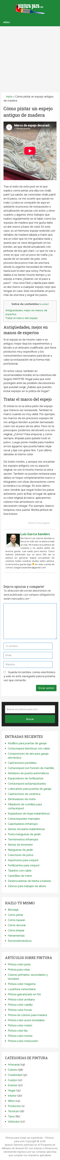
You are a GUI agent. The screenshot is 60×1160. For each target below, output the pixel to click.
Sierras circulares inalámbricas (26, 829)
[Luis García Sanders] (13, 547)
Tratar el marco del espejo (21, 318)
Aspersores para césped (23, 860)
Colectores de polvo (21, 855)
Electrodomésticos (20, 940)
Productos (14, 1106)
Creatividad (15, 1075)
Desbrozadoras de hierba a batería (29, 881)
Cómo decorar (17, 925)
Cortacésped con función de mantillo (31, 768)
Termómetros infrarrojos (23, 839)
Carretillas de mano (20, 875)
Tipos (11, 1116)
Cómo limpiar (16, 930)
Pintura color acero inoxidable (26, 1020)
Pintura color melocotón (23, 1041)
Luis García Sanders (35, 534)
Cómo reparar (16, 920)
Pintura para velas (19, 969)
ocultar (44, 304)
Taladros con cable (20, 870)
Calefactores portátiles (22, 762)
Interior (12, 1095)
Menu (6, 22)
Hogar (12, 1090)
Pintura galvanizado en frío (24, 994)
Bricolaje (13, 909)
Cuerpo (12, 1080)
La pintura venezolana (22, 989)
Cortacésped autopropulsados (27, 783)
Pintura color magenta (22, 984)
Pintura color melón (20, 1025)
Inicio (9, 96)
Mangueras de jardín (20, 849)
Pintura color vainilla (20, 1004)
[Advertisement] (30, 55)
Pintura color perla (19, 964)
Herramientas (16, 935)
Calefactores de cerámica (24, 794)
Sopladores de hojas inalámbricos (29, 813)
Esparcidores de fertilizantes (26, 778)
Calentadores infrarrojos (23, 824)
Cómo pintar (15, 914)
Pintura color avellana (21, 999)
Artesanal (14, 1064)
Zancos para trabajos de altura (27, 886)
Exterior (12, 1085)
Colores (13, 1069)
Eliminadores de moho (22, 799)
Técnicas (13, 1111)
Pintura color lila (18, 1030)
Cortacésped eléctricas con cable (29, 748)
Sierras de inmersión (20, 844)
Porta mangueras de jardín (24, 834)
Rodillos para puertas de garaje (27, 743)
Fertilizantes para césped (23, 865)
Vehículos (14, 1121)
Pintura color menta (20, 1035)
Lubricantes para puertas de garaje (29, 788)
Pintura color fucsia (20, 1009)
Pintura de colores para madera (27, 1015)
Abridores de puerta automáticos (28, 773)
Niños (11, 1100)
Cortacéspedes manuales (24, 818)
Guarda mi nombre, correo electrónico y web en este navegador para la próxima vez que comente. (29, 676)
